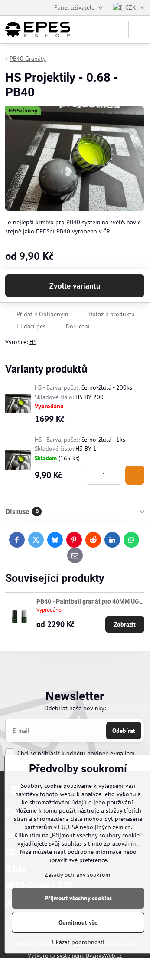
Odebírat (123, 731)
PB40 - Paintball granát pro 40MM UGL (89, 601)
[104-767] (134, 475)
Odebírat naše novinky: (75, 708)
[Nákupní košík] (117, 29)
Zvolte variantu (75, 286)
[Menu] (139, 29)
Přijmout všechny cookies (78, 898)
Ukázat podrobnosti (78, 942)
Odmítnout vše (78, 922)
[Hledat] (96, 29)
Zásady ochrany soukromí (78, 875)
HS (32, 342)
